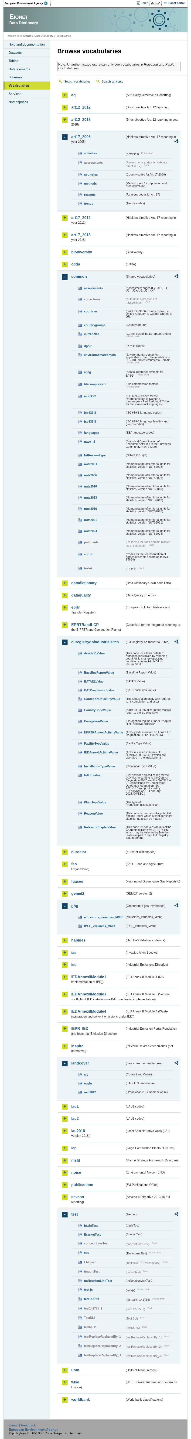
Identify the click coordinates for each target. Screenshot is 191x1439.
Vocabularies (19, 85)
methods (90, 183)
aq (73, 95)
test (74, 1214)
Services (15, 94)
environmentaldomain (100, 355)
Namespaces (18, 102)
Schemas (15, 77)
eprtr (75, 607)
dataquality (81, 595)
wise (75, 1382)
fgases (77, 881)
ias (73, 953)
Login (144, 3)
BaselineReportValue (99, 672)
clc (86, 1074)
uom (75, 1370)
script (88, 554)
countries (91, 174)
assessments (93, 288)
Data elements (19, 69)
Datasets (15, 52)
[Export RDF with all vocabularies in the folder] (176, 142)
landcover (80, 1063)
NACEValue (92, 775)
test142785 (91, 1299)
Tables (13, 61)
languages (91, 432)
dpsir (88, 346)
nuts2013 (90, 497)
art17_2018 (81, 235)
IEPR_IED (80, 1029)
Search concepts (112, 81)
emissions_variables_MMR (103, 917)
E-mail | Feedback (22, 1425)
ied (74, 965)
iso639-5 (90, 421)
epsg (87, 372)
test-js (88, 1289)
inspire (77, 1046)
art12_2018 (81, 120)
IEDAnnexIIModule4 (88, 1011)
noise (76, 1172)
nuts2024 (90, 531)
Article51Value (94, 653)
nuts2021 (90, 520)
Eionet (27, 35)
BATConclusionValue (99, 690)
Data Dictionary (43, 35)
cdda (75, 264)
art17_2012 (81, 218)
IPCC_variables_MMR (99, 926)
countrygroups (94, 325)
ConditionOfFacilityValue (102, 699)
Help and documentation (27, 44)
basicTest (91, 1225)
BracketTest (92, 1234)
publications (82, 1185)
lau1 (75, 1106)
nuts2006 (90, 475)
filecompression (95, 384)
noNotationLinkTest (98, 1281)
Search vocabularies (77, 81)
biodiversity (81, 252)
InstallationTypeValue (99, 766)
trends (88, 203)
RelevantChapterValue (100, 827)
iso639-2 (90, 396)
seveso (77, 1197)
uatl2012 (90, 1092)
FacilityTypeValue (96, 743)
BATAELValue (93, 681)
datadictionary (84, 583)
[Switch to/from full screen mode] (159, 3)
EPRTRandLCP (85, 625)
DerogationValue (96, 721)
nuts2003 (90, 464)
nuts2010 (90, 486)
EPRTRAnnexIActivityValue (103, 732)
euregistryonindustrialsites (95, 642)
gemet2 (77, 893)
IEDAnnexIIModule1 (88, 977)
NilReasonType (95, 455)
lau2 (75, 1119)
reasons (90, 194)
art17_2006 (81, 137)
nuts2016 (90, 509)
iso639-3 (90, 412)
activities (90, 153)
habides (78, 940)
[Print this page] (153, 3)
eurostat (78, 852)
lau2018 (78, 1131)
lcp (74, 1148)
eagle (88, 1083)
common (79, 277)
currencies (91, 334)
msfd (75, 1160)
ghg (74, 906)
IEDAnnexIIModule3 (88, 994)
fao (74, 864)
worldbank (80, 1400)
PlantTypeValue (95, 802)
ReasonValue (93, 813)
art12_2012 (81, 107)
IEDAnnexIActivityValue (101, 752)
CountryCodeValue (97, 710)
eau (86, 1252)
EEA (28, 3)
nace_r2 (89, 441)
